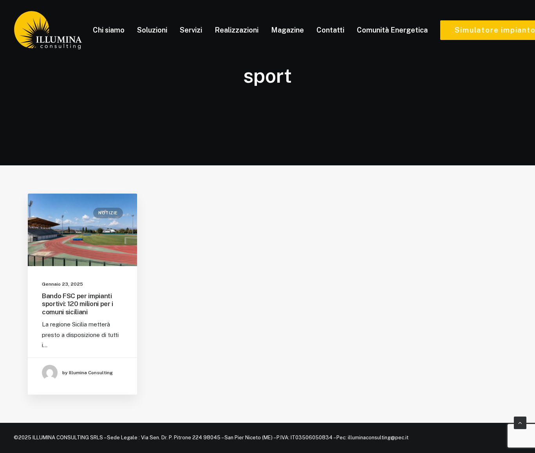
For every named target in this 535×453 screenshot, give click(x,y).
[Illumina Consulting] (48, 30)
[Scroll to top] (520, 422)
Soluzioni (152, 30)
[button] (82, 230)
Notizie (108, 212)
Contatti (330, 30)
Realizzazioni (236, 30)
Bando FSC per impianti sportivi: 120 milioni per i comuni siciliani (77, 304)
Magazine (287, 30)
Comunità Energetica (392, 30)
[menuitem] (108, 30)
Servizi (191, 30)
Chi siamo (109, 30)
